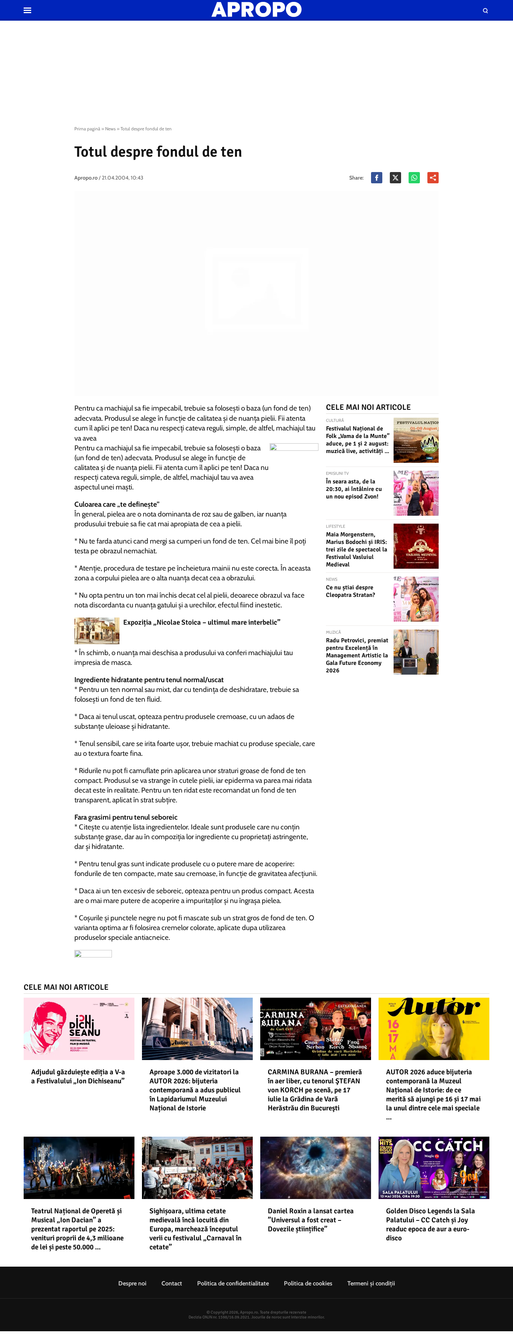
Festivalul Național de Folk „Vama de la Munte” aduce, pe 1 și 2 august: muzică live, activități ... (357, 440)
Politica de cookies (308, 1283)
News (110, 128)
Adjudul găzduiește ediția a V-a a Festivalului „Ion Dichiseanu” (78, 1077)
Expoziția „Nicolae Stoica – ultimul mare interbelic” (202, 622)
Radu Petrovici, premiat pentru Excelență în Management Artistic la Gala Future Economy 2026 (357, 655)
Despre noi (132, 1283)
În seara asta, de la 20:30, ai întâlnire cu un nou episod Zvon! (354, 489)
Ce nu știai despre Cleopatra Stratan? (350, 591)
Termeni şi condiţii (371, 1283)
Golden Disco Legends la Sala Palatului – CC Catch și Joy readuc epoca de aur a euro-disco (430, 1225)
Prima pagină (87, 128)
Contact (171, 1283)
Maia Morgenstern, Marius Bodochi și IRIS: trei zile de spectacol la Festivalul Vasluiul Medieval (356, 549)
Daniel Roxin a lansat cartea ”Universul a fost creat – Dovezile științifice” (311, 1220)
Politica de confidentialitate (233, 1283)
